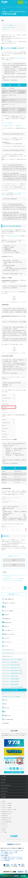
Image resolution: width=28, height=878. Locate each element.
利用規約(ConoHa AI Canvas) (7, 811)
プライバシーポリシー (6, 826)
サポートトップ (3, 6)
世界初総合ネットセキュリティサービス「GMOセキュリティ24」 (12, 850)
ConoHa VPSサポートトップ (12, 6)
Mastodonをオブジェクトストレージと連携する (14, 578)
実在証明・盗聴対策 (4, 855)
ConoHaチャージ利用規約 (6, 805)
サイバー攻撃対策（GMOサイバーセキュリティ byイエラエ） (11, 857)
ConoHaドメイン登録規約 (6, 803)
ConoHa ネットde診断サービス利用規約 (9, 809)
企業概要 (3, 830)
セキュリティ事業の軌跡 (5, 860)
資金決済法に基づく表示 (6, 819)
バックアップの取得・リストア (10, 25)
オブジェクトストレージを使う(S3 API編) (12, 580)
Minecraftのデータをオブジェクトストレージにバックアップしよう (14, 575)
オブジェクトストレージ (12, 7)
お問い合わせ (4, 824)
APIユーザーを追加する (7, 123)
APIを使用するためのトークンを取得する (11, 125)
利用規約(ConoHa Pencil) (6, 813)
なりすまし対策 (19, 858)
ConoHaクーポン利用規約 (6, 807)
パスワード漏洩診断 (4, 852)
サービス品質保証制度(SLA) (7, 822)
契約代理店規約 (4, 815)
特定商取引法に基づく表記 (7, 817)
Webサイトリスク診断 (13, 852)
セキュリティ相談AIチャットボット (7, 853)
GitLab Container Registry (9, 27)
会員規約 (3, 801)
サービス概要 (4, 832)
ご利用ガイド (20, 6)
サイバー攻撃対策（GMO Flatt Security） (8, 858)
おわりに (5, 29)
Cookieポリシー (5, 828)
